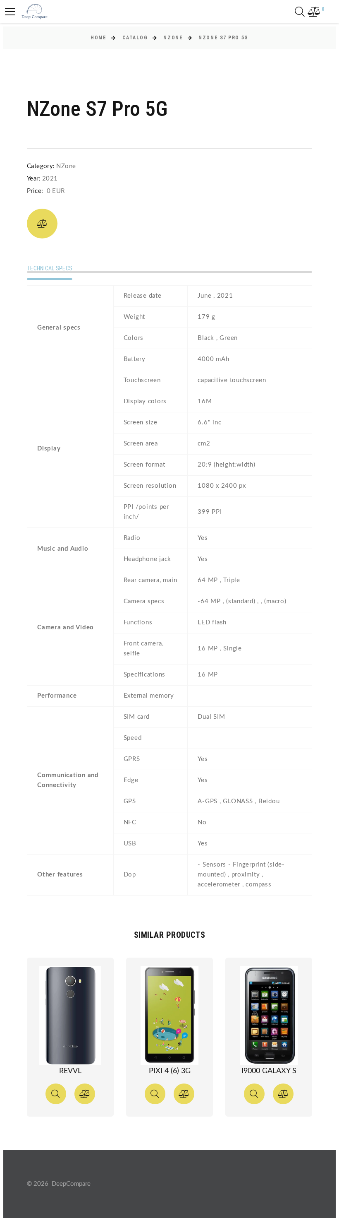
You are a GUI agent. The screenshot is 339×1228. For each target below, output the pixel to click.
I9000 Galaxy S (268, 1071)
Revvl (70, 1071)
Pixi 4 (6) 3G (170, 1071)
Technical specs (49, 268)
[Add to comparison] (42, 223)
